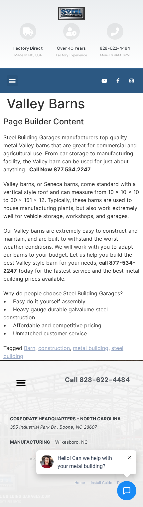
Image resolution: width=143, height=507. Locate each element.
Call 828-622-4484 (97, 379)
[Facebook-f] (118, 81)
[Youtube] (104, 81)
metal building (90, 348)
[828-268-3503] (115, 31)
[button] (12, 80)
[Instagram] (131, 81)
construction (54, 348)
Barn (29, 348)
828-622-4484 (115, 48)
